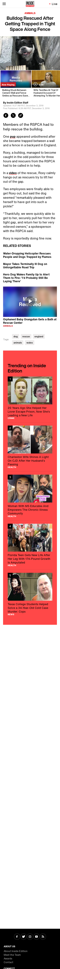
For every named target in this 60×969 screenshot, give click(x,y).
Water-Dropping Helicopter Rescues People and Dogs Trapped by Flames (27, 255)
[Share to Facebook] (6, 116)
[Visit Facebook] (17, 937)
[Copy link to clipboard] (20, 116)
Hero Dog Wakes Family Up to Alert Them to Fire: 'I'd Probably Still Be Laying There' (26, 278)
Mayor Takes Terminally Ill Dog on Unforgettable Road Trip (25, 265)
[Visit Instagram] (30, 937)
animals (18, 342)
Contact (8, 962)
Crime (11, 418)
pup (13, 136)
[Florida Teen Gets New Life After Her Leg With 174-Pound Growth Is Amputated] (30, 545)
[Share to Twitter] (13, 116)
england (38, 336)
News (11, 614)
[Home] (30, 3)
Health (12, 467)
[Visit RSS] (43, 937)
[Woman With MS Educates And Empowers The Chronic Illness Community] (30, 496)
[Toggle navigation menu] (4, 4)
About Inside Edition (16, 951)
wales (29, 342)
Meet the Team (12, 955)
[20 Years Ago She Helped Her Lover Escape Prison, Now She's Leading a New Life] (30, 397)
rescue (26, 336)
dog (16, 336)
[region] (30, 302)
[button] (30, 301)
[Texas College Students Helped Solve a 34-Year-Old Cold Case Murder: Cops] (30, 594)
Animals (30, 13)
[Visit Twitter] (23, 937)
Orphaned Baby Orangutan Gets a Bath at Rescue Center (29, 320)
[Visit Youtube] (36, 937)
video (13, 173)
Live (55, 3)
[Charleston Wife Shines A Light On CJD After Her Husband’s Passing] (30, 447)
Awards (8, 958)
